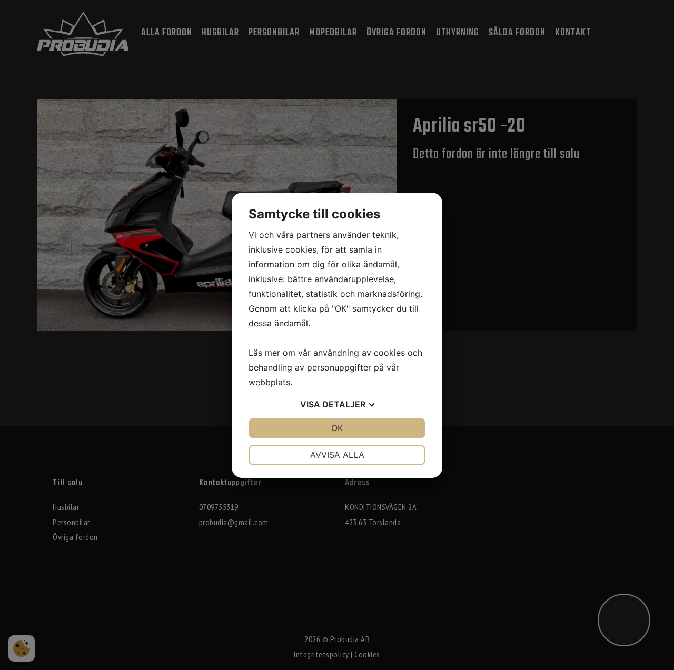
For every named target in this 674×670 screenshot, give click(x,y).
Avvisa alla (337, 454)
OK (337, 428)
